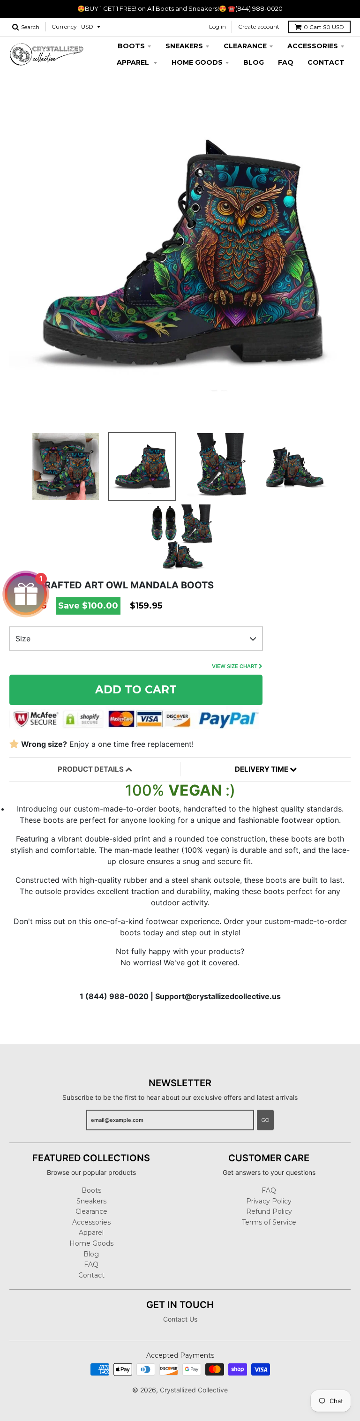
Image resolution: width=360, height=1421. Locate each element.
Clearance (245, 46)
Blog (253, 62)
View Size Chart (235, 666)
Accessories (312, 46)
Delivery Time (262, 769)
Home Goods (197, 62)
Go (265, 1120)
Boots (131, 46)
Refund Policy (269, 1211)
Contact (326, 62)
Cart (324, 26)
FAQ (285, 62)
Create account (258, 26)
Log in (217, 26)
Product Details (91, 769)
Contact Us (180, 1319)
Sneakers (184, 46)
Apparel (134, 62)
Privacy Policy (269, 1201)
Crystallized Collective (194, 1390)
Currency (64, 26)
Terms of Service (269, 1222)
